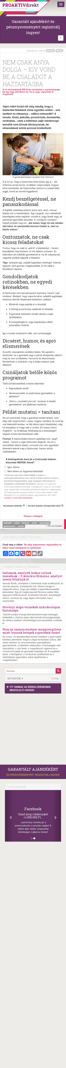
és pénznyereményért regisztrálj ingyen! (33, 771)
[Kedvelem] (24, 505)
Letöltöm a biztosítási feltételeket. (18, 497)
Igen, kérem (13, 467)
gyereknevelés (10, 526)
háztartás (26, 523)
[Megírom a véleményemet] (62, 505)
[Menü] (60, 4)
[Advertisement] (33, 728)
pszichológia (45, 523)
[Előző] (9, 816)
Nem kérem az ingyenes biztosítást (25, 471)
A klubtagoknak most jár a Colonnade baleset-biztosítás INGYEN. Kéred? (31, 461)
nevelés (21, 526)
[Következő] (57, 816)
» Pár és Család (54, 525)
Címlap (55, 678)
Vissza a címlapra (33, 516)
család (17, 523)
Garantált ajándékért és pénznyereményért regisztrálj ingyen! (33, 27)
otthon (34, 523)
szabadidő (8, 523)
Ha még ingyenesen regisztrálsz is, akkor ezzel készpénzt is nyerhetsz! (32, 546)
